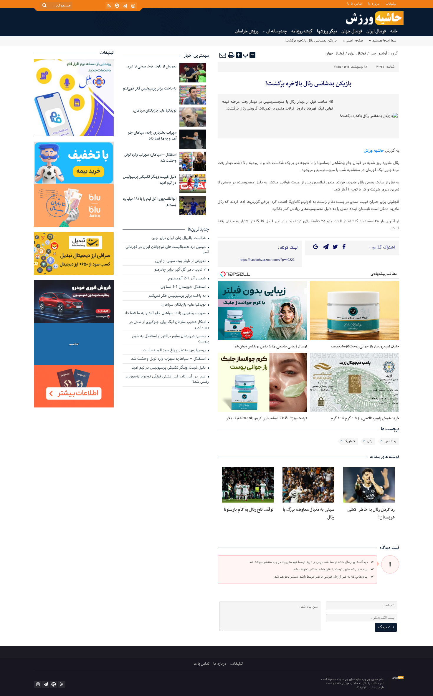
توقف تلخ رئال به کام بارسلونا (249, 509)
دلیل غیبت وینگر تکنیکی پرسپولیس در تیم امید (149, 180)
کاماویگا (350, 441)
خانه (394, 31)
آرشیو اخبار (378, 53)
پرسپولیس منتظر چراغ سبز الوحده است (175, 351)
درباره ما (374, 3)
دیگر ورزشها (327, 31)
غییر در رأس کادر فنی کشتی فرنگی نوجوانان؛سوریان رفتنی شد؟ (167, 379)
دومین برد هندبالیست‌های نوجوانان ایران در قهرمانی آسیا (167, 250)
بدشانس (390, 441)
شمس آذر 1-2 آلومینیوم (187, 279)
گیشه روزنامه (302, 31)
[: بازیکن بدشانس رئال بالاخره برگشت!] (223, 55)
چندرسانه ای (276, 31)
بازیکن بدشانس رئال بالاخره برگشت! (308, 84)
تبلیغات (391, 3)
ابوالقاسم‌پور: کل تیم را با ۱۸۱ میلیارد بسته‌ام (149, 202)
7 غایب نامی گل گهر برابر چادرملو (180, 270)
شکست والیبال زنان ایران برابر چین (179, 238)
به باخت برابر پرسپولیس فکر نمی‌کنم (149, 88)
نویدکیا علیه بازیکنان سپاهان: (154, 110)
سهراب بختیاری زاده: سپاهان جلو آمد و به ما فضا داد (152, 136)
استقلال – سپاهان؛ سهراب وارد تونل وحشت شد (150, 158)
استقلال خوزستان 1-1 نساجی (184, 287)
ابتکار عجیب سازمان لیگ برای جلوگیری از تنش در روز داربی (169, 325)
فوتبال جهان (351, 31)
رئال (369, 441)
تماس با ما (354, 3)
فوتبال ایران (376, 31)
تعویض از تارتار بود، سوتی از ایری (151, 66)
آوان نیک (361, 687)
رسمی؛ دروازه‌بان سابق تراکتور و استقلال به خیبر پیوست (170, 339)
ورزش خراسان (246, 31)
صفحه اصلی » (353, 41)
